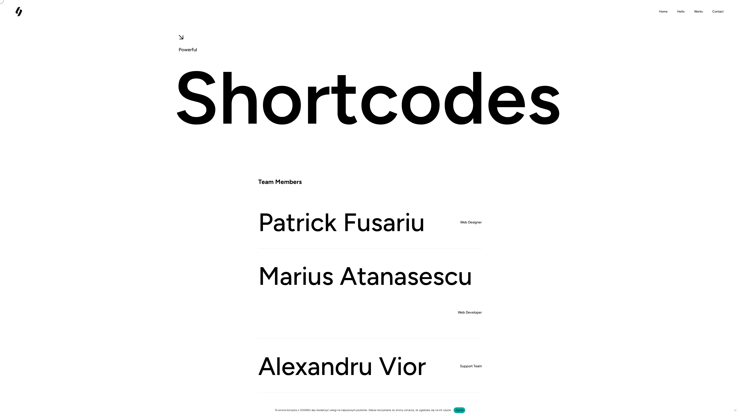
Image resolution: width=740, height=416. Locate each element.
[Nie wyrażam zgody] (735, 410)
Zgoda (459, 410)
